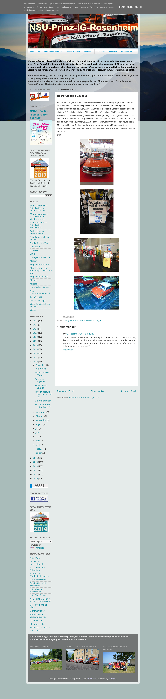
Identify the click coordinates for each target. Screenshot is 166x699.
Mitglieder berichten (74, 320)
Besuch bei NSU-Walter (43, 373)
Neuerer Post (65, 391)
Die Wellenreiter (43, 400)
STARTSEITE (35, 51)
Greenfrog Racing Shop (38, 606)
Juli (37, 428)
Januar (39, 452)
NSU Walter (35, 558)
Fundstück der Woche (40, 243)
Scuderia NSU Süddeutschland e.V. (39, 574)
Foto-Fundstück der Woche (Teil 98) (43, 394)
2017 (35, 357)
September (41, 420)
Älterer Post (128, 391)
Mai (38, 436)
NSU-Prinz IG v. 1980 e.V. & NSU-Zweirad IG (40, 600)
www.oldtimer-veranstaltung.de (38, 615)
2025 (35, 324)
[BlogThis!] (66, 317)
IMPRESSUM (126, 51)
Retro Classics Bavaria (42, 386)
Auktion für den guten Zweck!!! (42, 405)
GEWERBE (113, 51)
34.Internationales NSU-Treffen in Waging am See (39, 208)
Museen (33, 283)
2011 (35, 474)
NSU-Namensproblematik (40, 292)
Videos (33, 310)
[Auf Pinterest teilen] (73, 317)
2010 (35, 478)
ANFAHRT (88, 51)
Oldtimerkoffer (37, 610)
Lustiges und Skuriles (40, 257)
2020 (35, 345)
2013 (35, 466)
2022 (35, 337)
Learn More (126, 7)
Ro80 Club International (36, 562)
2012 (35, 470)
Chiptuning (40, 368)
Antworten (68, 349)
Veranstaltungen (94, 320)
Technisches (36, 296)
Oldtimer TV (36, 620)
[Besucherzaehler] (39, 487)
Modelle (34, 280)
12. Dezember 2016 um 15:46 (80, 333)
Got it (139, 7)
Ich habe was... (37, 246)
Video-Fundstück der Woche (40, 305)
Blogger (112, 678)
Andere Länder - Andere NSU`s (37, 232)
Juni (38, 432)
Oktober (40, 416)
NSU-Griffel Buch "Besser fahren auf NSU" (40, 114)
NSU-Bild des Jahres (39, 287)
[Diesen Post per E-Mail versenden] (64, 317)
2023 (35, 332)
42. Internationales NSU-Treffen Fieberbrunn (39, 225)
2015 (35, 458)
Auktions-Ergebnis (40, 380)
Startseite (97, 391)
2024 (35, 328)
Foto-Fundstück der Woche (39, 238)
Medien (33, 261)
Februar (40, 448)
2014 (35, 462)
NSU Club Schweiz (38, 595)
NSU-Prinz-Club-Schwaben (38, 568)
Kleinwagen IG (37, 624)
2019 (35, 349)
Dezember (41, 365)
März (38, 444)
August (39, 424)
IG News (34, 250)
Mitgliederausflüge (39, 276)
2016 (35, 361)
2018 (35, 353)
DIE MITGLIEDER (73, 51)
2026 (35, 320)
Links (32, 253)
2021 (35, 341)
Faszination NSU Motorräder (38, 584)
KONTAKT (100, 51)
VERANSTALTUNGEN (53, 51)
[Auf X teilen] (68, 317)
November (41, 412)
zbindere (91, 678)
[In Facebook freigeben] (71, 317)
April (38, 440)
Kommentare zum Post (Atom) (83, 397)
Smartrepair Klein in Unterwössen (40, 628)
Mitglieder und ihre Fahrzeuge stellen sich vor (41, 270)
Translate (39, 547)
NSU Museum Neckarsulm (36, 590)
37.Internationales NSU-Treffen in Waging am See (39, 216)
